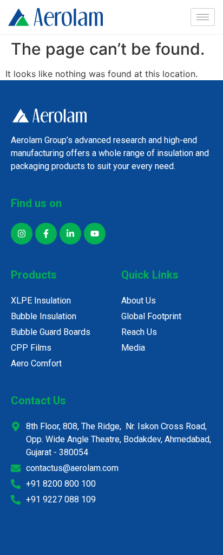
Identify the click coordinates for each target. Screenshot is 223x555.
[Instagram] (21, 233)
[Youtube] (95, 233)
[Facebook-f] (46, 233)
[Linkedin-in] (70, 233)
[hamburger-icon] (203, 17)
